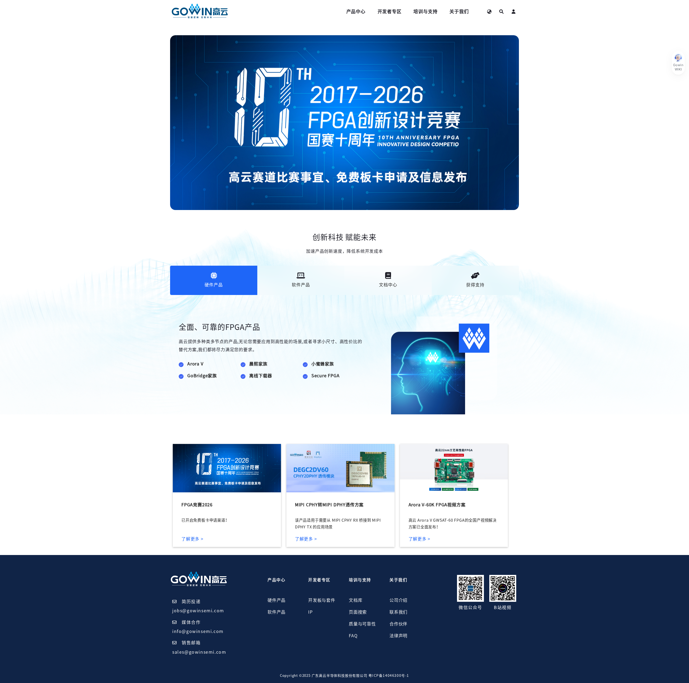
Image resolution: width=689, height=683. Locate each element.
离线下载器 (260, 375)
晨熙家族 (258, 364)
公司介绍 (398, 600)
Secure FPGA (325, 375)
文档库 (355, 600)
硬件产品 (277, 600)
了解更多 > (192, 539)
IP (310, 612)
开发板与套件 (321, 600)
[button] (678, 63)
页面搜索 (358, 612)
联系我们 (398, 612)
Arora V (195, 364)
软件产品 (277, 612)
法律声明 (398, 636)
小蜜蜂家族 (322, 364)
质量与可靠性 (362, 624)
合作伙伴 (398, 624)
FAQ (353, 636)
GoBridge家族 (202, 375)
